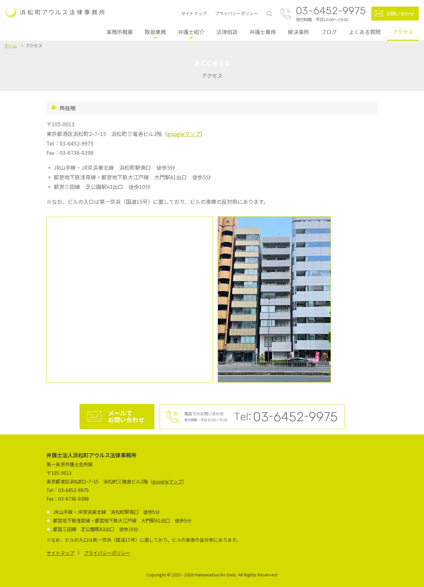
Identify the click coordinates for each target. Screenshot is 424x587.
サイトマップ (194, 14)
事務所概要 (119, 32)
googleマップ (183, 134)
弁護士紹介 (191, 32)
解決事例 (298, 32)
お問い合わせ (400, 13)
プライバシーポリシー (236, 14)
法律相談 (227, 32)
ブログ (329, 32)
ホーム (10, 45)
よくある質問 (365, 32)
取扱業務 (155, 32)
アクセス (403, 32)
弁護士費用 (262, 32)
